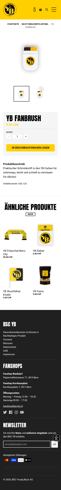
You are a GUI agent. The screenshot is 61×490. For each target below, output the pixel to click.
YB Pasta (38, 291)
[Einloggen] (34, 9)
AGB (5, 350)
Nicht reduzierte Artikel (35, 24)
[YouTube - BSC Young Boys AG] (22, 412)
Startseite (13, 24)
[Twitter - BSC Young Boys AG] (5, 412)
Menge (9, 132)
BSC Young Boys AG (22, 479)
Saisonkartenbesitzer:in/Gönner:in (21, 332)
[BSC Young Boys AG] (9, 15)
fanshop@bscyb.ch (13, 406)
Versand (7, 339)
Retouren (8, 343)
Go (54, 444)
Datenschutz (9, 347)
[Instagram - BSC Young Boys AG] (16, 412)
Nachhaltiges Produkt (14, 335)
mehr (30, 214)
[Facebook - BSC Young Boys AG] (11, 412)
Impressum (9, 354)
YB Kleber (38, 250)
